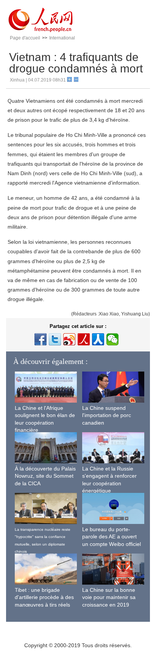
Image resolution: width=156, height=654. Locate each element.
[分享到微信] (112, 339)
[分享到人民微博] (84, 339)
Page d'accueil (25, 38)
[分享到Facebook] (40, 339)
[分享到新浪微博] (69, 339)
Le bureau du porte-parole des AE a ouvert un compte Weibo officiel (111, 536)
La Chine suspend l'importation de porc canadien (106, 415)
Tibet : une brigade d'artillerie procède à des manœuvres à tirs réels (44, 597)
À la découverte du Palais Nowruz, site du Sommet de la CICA (45, 476)
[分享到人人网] (98, 339)
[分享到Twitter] (55, 339)
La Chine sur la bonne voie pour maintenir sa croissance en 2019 (109, 597)
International (62, 38)
